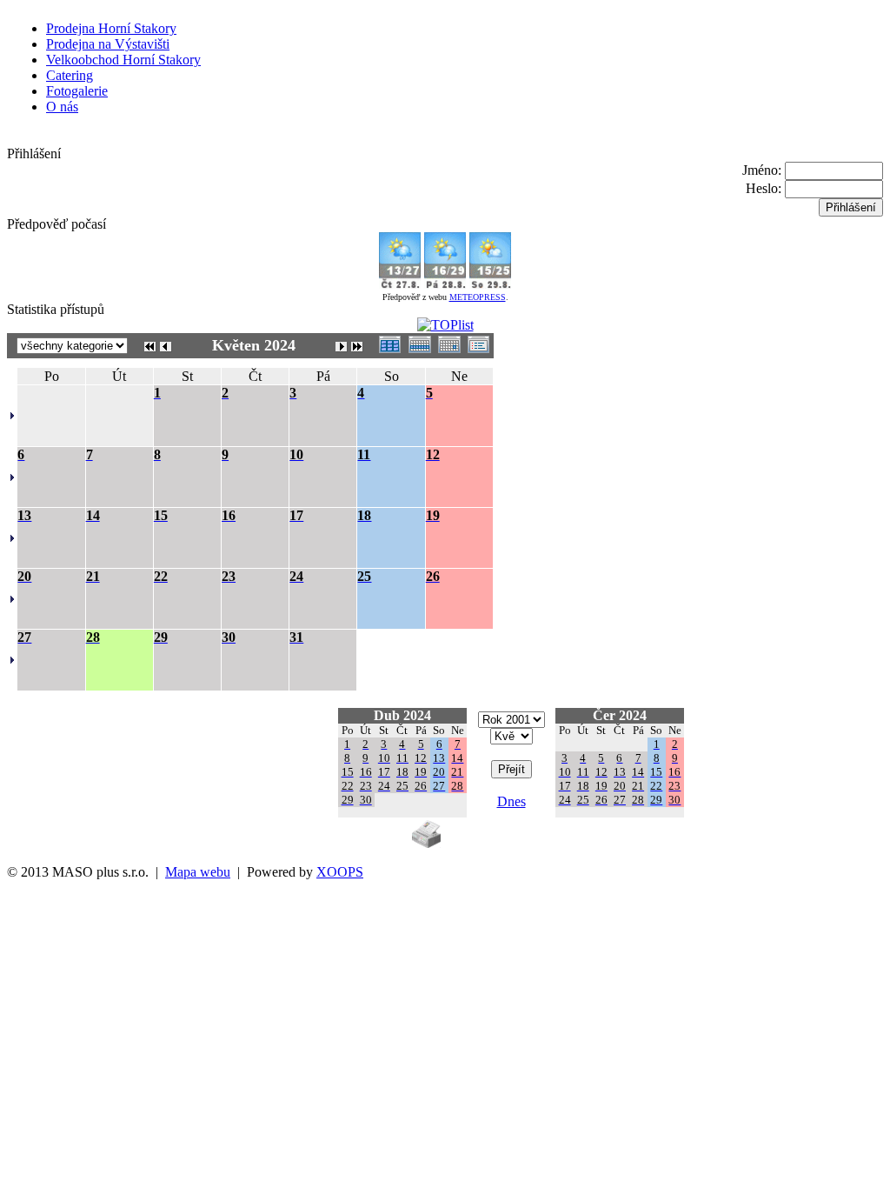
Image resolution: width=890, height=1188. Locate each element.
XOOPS (339, 871)
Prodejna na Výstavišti (107, 44)
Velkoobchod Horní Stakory (123, 59)
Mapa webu (197, 871)
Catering (69, 75)
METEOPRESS (477, 297)
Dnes (511, 801)
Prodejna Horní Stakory (111, 28)
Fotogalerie (77, 90)
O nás (62, 106)
